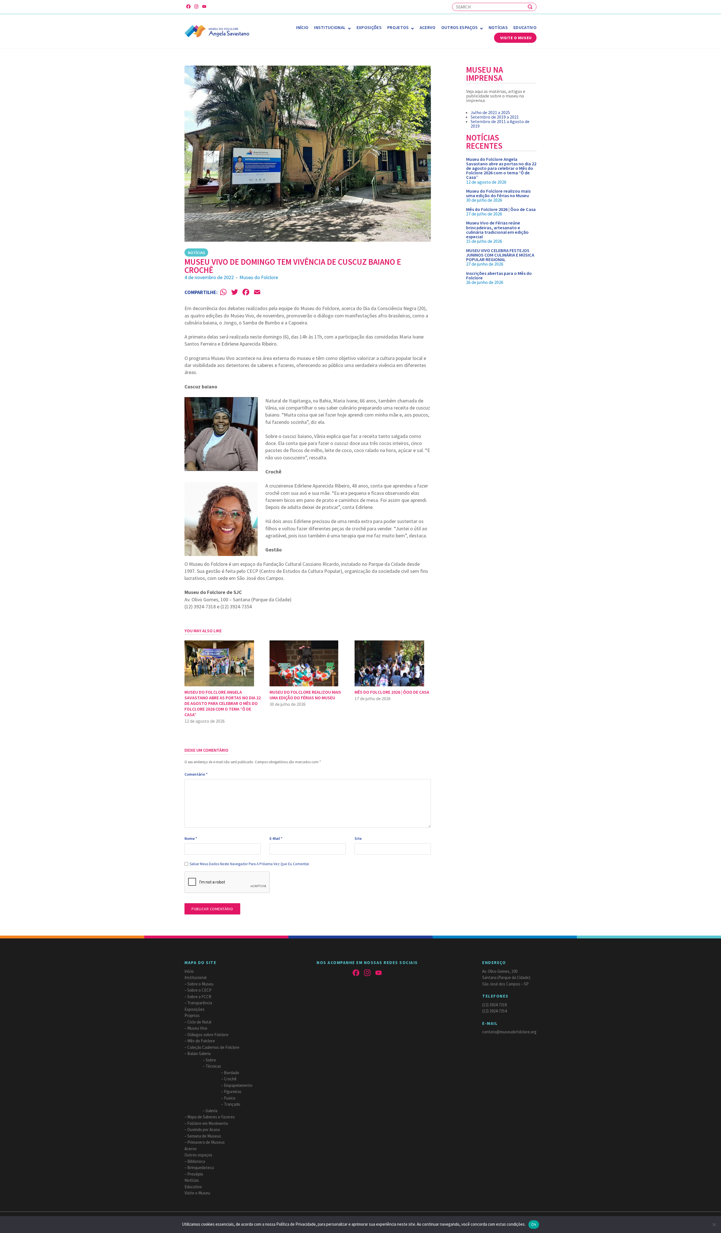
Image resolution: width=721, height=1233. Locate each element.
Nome (190, 838)
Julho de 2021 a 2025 (490, 112)
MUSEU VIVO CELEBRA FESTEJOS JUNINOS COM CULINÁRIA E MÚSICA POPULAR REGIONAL (500, 255)
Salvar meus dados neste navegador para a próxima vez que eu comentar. (250, 864)
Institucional (330, 27)
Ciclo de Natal (199, 1022)
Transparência (199, 1002)
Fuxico (229, 1098)
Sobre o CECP (199, 990)
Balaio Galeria (199, 1053)
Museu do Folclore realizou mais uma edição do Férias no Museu (498, 193)
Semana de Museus (204, 1136)
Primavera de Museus (206, 1142)
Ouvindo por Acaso (203, 1129)
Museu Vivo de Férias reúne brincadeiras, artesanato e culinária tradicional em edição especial (497, 229)
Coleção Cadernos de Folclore (213, 1047)
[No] (714, 1224)
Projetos (398, 27)
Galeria (211, 1110)
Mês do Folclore (201, 1040)
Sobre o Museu (200, 984)
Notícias (498, 27)
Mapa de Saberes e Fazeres (211, 1117)
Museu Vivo (197, 1028)
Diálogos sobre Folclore (207, 1034)
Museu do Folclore (258, 277)
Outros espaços (459, 27)
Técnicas (213, 1066)
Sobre (211, 1060)
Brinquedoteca (200, 1167)
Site (358, 838)
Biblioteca (196, 1161)
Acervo (428, 27)
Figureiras (232, 1091)
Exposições (369, 27)
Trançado (232, 1104)
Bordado (231, 1072)
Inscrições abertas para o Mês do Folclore (499, 275)
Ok (533, 1224)
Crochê (230, 1078)
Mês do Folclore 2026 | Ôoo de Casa (501, 209)
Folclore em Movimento (207, 1123)
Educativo (525, 27)
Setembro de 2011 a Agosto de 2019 (500, 124)
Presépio (195, 1174)
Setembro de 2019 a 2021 (495, 117)
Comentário (196, 774)
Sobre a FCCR (199, 996)
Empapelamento (238, 1085)
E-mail (276, 838)
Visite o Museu (516, 37)
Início (302, 27)
